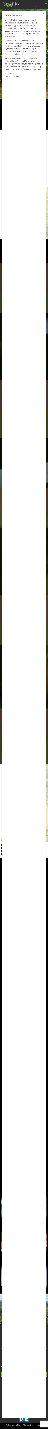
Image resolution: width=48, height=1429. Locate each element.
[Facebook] (21, 1419)
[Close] (43, 14)
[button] (46, 3)
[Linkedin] (26, 1419)
